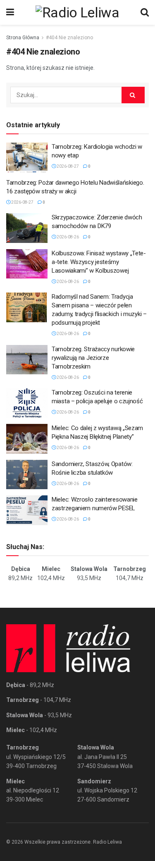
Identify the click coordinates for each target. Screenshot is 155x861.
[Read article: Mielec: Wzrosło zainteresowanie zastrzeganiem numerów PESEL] (27, 510)
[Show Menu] (10, 12)
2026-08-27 (67, 166)
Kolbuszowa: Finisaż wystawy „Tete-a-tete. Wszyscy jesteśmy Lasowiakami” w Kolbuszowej (99, 262)
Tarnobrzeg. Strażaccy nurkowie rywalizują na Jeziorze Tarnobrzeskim (93, 357)
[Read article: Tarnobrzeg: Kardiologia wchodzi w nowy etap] (27, 157)
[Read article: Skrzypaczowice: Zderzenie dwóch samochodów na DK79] (27, 228)
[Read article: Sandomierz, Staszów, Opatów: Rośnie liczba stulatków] (27, 475)
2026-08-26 (67, 237)
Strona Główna (22, 37)
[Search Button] (145, 12)
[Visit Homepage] (77, 12)
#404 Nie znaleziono (69, 37)
